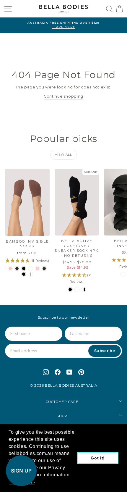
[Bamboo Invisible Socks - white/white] (30, 274)
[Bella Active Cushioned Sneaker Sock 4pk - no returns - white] (77, 289)
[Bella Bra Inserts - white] (123, 274)
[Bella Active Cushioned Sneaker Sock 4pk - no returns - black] (70, 289)
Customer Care (62, 402)
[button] (21, 470)
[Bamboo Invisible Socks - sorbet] (10, 268)
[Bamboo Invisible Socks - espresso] (17, 268)
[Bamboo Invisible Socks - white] (30, 268)
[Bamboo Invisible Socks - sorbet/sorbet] (37, 268)
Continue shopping (63, 96)
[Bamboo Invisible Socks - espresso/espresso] (44, 268)
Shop (62, 416)
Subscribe (104, 350)
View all (63, 155)
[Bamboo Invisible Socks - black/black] (24, 274)
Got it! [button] (98, 458)
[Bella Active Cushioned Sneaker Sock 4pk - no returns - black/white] (84, 289)
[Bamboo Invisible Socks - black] (24, 268)
